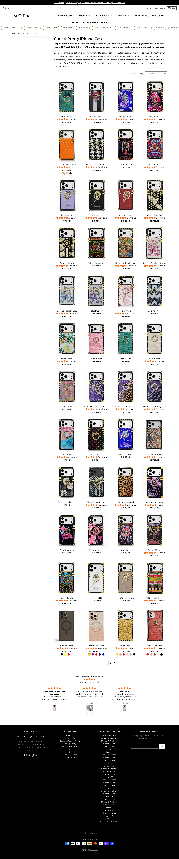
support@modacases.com (34, 736)
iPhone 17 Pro (32, 28)
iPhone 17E (83, 28)
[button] (87, 715)
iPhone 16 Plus (142, 28)
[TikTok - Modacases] (33, 755)
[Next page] (115, 663)
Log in (149, 8)
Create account (159, 8)
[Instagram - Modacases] (29, 755)
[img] (89, 679)
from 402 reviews (88, 682)
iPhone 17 (67, 28)
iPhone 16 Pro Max (102, 28)
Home (14, 34)
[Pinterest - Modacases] (36, 755)
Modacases (93, 850)
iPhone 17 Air (51, 28)
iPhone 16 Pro (123, 28)
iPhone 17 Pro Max (11, 28)
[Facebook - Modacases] (25, 755)
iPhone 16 (160, 28)
